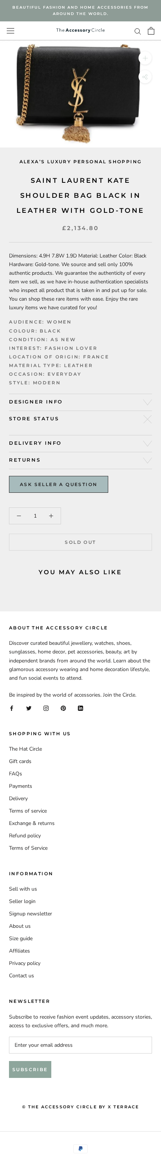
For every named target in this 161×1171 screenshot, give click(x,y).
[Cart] (151, 31)
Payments (20, 786)
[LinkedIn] (80, 707)
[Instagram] (46, 707)
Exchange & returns (32, 823)
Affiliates (19, 950)
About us (20, 926)
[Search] (137, 31)
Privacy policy (24, 963)
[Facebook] (11, 707)
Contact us (21, 975)
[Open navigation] (10, 31)
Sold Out (80, 542)
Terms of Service (28, 848)
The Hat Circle (25, 749)
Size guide (21, 938)
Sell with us (23, 889)
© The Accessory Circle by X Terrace (80, 1106)
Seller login (22, 901)
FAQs (15, 773)
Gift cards (20, 761)
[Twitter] (28, 707)
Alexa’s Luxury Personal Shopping (80, 161)
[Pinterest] (63, 707)
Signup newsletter (30, 913)
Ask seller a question (58, 484)
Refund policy (25, 835)
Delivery (18, 798)
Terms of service (28, 810)
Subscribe (30, 1069)
